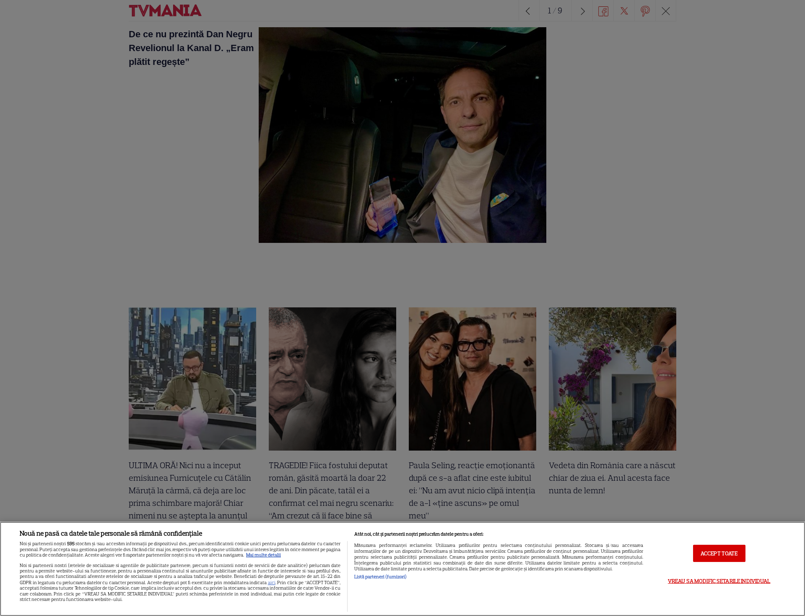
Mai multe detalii (263, 555)
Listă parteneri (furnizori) (380, 577)
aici (271, 582)
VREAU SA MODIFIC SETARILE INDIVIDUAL (719, 581)
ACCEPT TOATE (719, 553)
